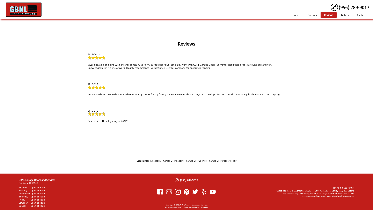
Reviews (328, 15)
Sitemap (185, 207)
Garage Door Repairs (173, 160)
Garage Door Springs (196, 160)
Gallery (345, 15)
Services (312, 15)
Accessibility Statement (198, 207)
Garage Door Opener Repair (222, 160)
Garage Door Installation (149, 160)
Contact (361, 15)
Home (296, 15)
